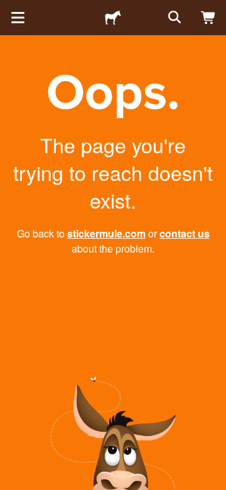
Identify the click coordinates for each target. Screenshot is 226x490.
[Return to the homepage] (113, 17)
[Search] (173, 17)
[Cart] (208, 17)
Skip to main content (9, 9)
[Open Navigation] (17, 17)
